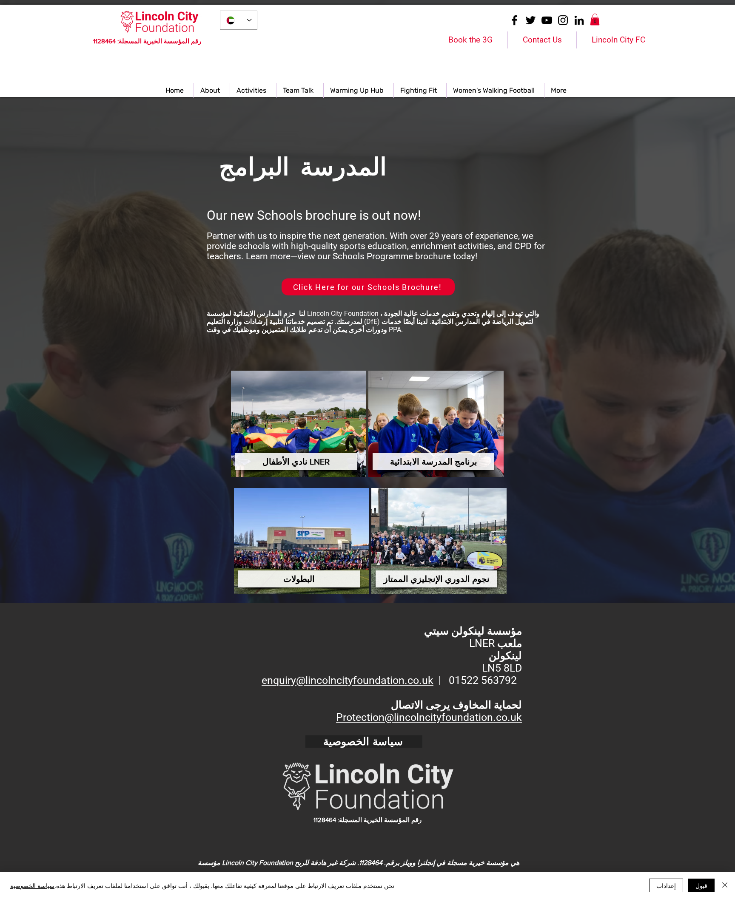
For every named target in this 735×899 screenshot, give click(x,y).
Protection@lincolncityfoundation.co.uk (429, 717)
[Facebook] (514, 20)
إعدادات (666, 885)
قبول (701, 885)
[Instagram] (563, 20)
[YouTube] (546, 20)
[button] (595, 19)
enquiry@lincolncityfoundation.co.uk (347, 680)
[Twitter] (530, 20)
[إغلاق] (725, 885)
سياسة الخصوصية (32, 885)
